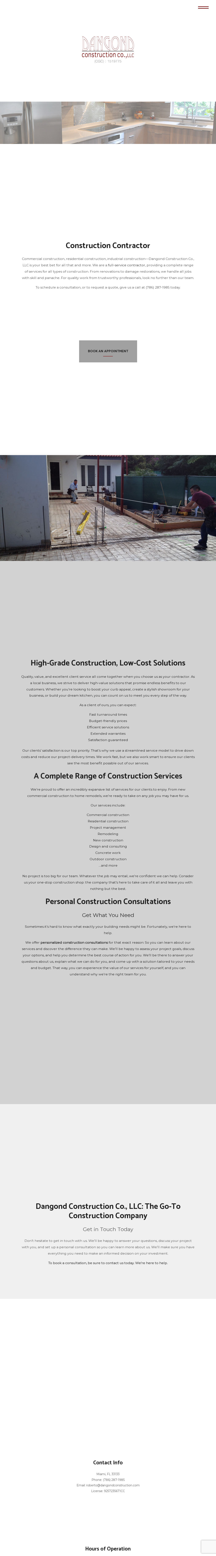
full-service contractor (126, 266)
